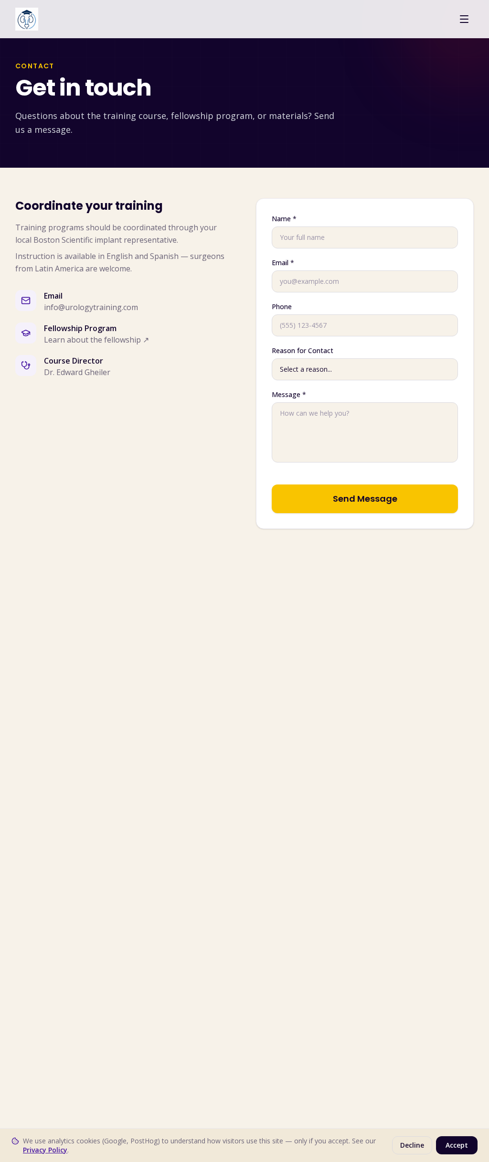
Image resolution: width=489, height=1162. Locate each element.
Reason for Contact (302, 350)
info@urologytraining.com (91, 307)
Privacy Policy (45, 1149)
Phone (282, 306)
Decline (412, 1145)
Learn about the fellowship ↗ (96, 339)
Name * (284, 218)
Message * (289, 394)
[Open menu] (464, 19)
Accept (457, 1145)
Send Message (365, 499)
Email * (283, 262)
